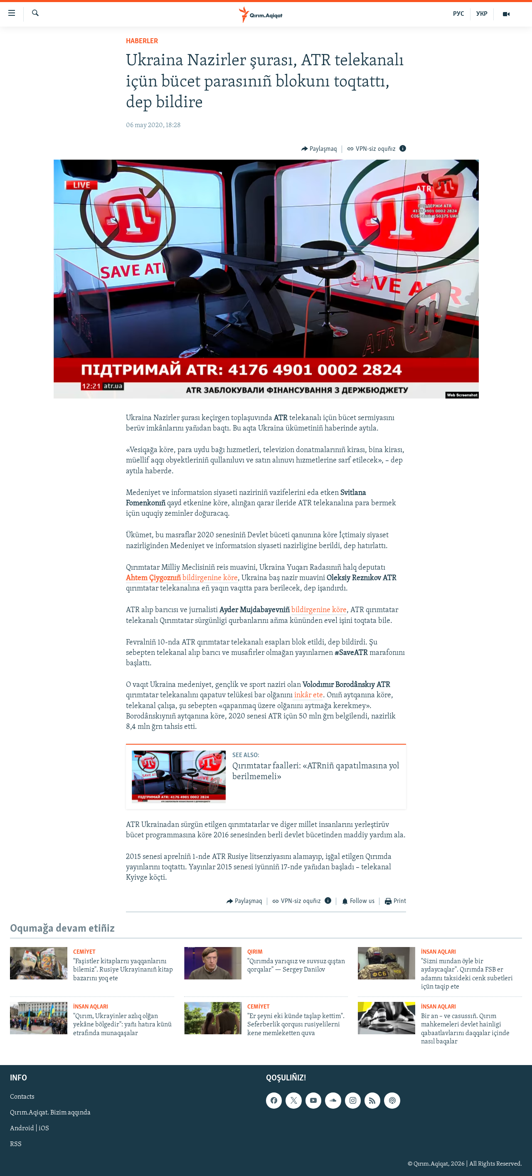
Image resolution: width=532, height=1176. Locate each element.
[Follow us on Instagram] (353, 1101)
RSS (16, 1145)
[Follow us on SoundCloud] (333, 1101)
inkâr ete (308, 695)
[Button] (319, 149)
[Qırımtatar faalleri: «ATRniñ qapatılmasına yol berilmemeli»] (179, 776)
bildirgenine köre (182, 578)
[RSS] (372, 1101)
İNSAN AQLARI (438, 952)
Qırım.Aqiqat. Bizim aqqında (50, 1113)
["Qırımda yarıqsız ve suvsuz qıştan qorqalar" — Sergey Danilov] (212, 963)
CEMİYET (84, 952)
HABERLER (142, 41)
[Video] (506, 14)
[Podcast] (392, 1101)
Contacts (22, 1097)
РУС (458, 14)
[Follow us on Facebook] (274, 1101)
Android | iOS (29, 1129)
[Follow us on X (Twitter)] (293, 1101)
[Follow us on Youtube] (313, 1101)
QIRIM (255, 952)
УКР (482, 14)
